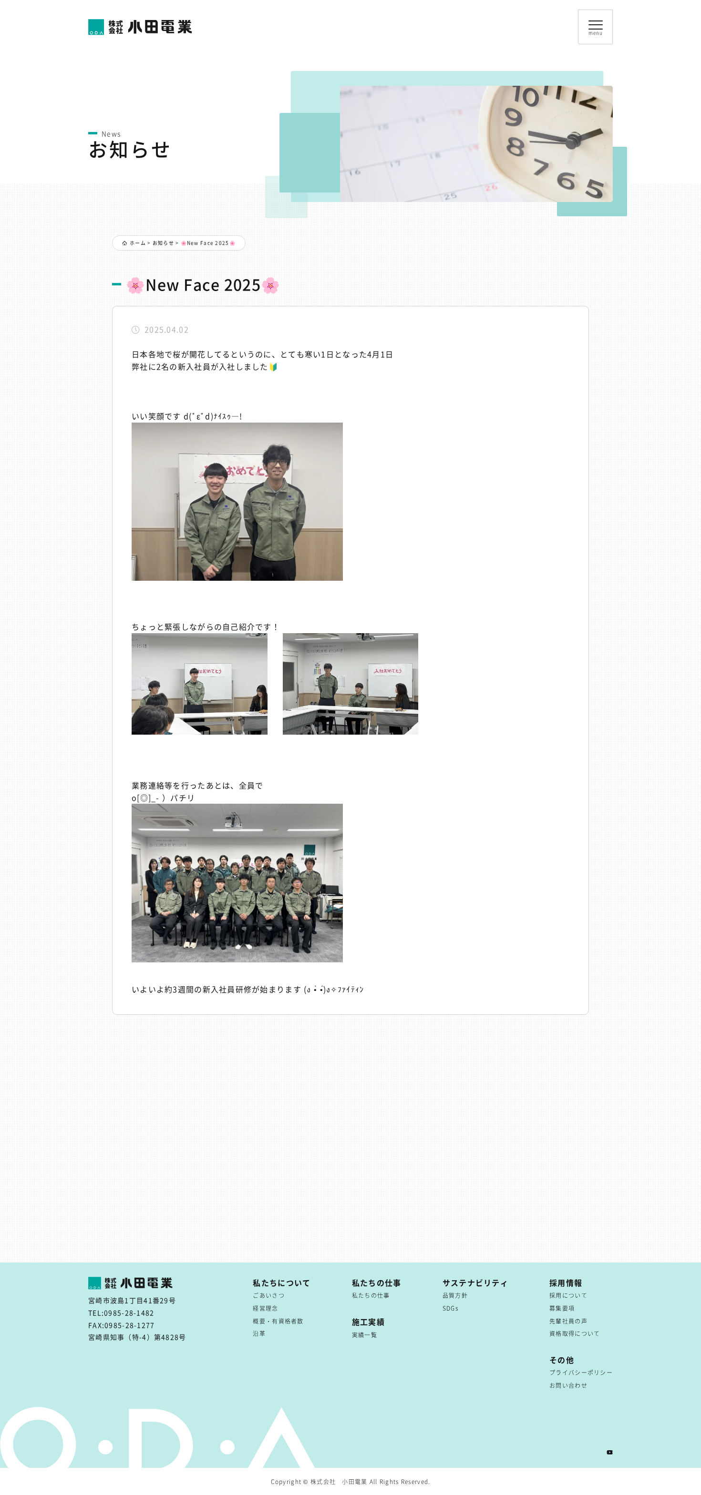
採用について (568, 1295)
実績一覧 (364, 1335)
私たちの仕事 (371, 1295)
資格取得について (574, 1333)
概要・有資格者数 (278, 1321)
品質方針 (455, 1295)
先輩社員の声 (568, 1321)
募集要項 (562, 1308)
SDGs (450, 1308)
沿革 (259, 1333)
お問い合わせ (568, 1385)
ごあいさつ (268, 1295)
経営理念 (265, 1308)
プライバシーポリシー (581, 1372)
